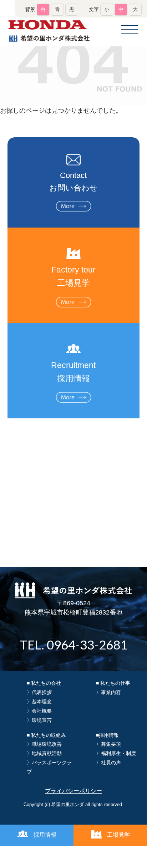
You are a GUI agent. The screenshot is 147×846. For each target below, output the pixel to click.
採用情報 (45, 835)
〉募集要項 (108, 744)
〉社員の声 (108, 762)
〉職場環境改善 (44, 744)
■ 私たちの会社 (44, 683)
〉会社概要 (39, 711)
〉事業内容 (108, 692)
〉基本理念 (39, 701)
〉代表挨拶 (39, 692)
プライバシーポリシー (73, 791)
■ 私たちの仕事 (113, 683)
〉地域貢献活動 (44, 753)
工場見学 (118, 835)
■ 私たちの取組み (46, 735)
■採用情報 (107, 735)
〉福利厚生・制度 (116, 753)
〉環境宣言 (39, 720)
